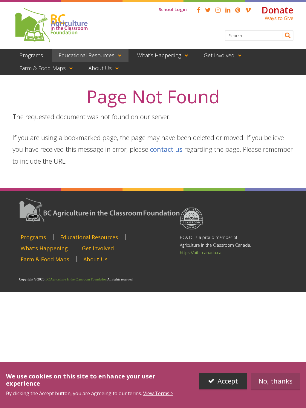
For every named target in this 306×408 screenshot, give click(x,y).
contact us (166, 149)
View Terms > (158, 393)
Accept (228, 380)
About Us (100, 68)
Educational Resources (86, 55)
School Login (173, 9)
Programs (31, 55)
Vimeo (248, 10)
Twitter (208, 10)
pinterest (237, 10)
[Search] (286, 35)
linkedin (227, 10)
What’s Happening (159, 55)
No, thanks (275, 380)
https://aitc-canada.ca (200, 252)
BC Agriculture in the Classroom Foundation (76, 279)
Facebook (198, 10)
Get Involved (219, 55)
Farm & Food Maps (42, 68)
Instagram (218, 10)
